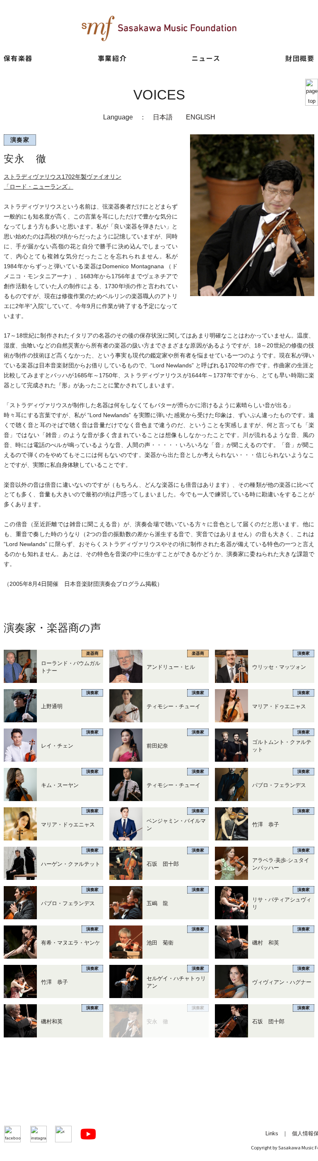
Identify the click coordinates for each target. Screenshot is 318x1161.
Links (271, 1133)
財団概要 (299, 58)
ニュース (206, 58)
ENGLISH (200, 117)
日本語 (163, 117)
